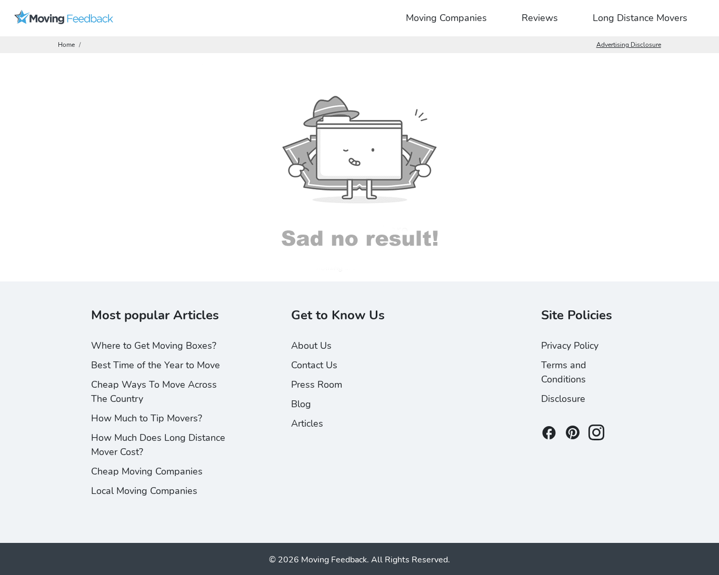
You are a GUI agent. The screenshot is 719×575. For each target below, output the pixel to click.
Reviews (540, 18)
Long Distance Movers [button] (640, 18)
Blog (301, 404)
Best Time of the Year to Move (155, 365)
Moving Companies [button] (446, 18)
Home (66, 45)
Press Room (316, 384)
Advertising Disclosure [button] (628, 45)
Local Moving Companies (144, 491)
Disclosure (563, 398)
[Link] (63, 18)
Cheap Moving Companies (147, 471)
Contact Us (314, 365)
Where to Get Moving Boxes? (153, 345)
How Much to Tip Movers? (146, 418)
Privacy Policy (569, 345)
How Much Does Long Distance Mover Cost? (158, 444)
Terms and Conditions (563, 372)
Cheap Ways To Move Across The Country (154, 391)
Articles (307, 423)
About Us (311, 345)
